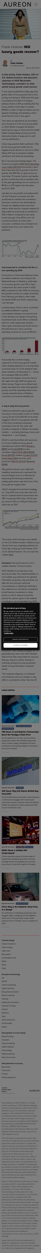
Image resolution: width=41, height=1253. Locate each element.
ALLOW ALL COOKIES (20, 645)
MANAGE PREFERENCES (20, 639)
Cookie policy (8, 633)
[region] (20, 626)
